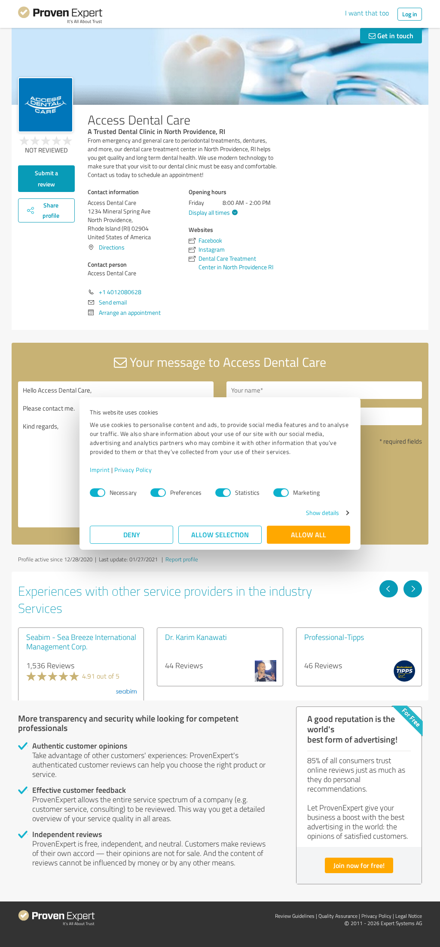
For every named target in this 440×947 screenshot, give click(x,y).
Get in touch (394, 35)
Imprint (100, 470)
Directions (112, 247)
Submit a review (46, 178)
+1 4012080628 (120, 292)
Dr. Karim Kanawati (196, 637)
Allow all (308, 534)
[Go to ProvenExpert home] (60, 16)
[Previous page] (388, 588)
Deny (131, 534)
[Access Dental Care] (45, 104)
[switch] (158, 492)
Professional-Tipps (334, 637)
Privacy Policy (133, 470)
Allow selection (220, 534)
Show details (322, 513)
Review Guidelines (295, 916)
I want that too (367, 13)
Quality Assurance (338, 916)
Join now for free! (359, 865)
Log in (409, 14)
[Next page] (412, 588)
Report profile (181, 559)
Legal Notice (408, 916)
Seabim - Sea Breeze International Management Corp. (81, 642)
